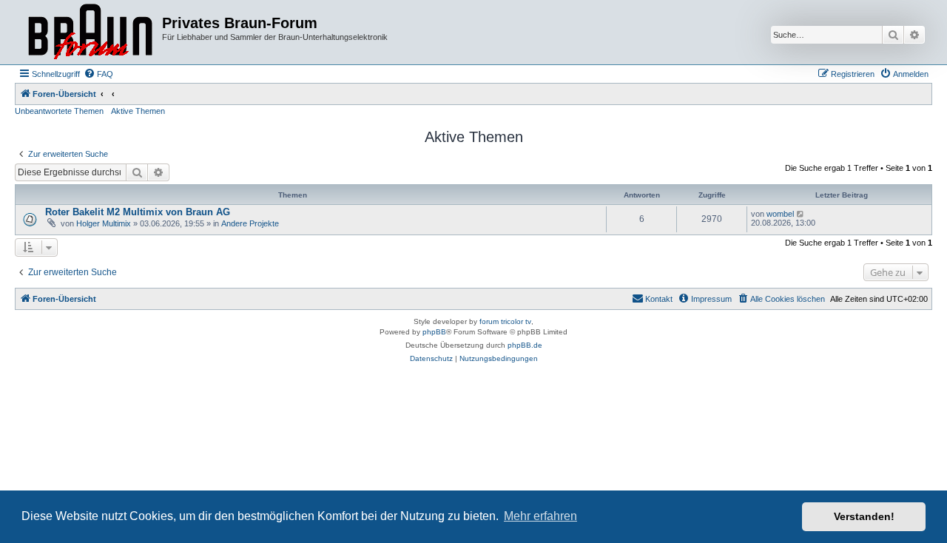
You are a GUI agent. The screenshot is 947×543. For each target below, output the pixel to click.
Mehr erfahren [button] (540, 516)
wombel (780, 213)
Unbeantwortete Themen (59, 111)
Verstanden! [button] (864, 516)
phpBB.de (525, 345)
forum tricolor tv (505, 321)
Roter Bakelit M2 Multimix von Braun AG (137, 211)
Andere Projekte (250, 223)
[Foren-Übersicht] (90, 32)
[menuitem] (98, 74)
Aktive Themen (138, 111)
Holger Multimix (103, 223)
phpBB (434, 332)
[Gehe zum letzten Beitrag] (801, 213)
